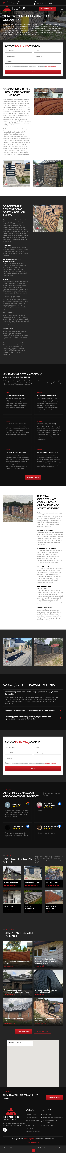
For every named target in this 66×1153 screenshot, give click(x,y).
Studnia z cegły (30, 1125)
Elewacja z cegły (31, 1114)
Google (57, 793)
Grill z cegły (29, 1128)
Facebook (46, 795)
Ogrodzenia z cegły (32, 1117)
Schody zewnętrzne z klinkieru (32, 1121)
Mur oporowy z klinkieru (33, 1131)
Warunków (57, 1147)
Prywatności (51, 1147)
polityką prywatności (50, 66)
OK (33, 1150)
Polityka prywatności (33, 1142)
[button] (61, 8)
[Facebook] (5, 1130)
